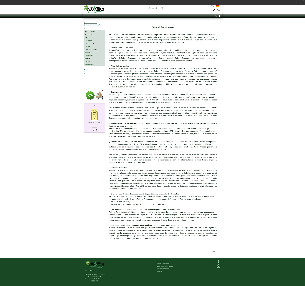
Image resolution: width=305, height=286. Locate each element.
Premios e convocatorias (163, 263)
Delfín (87, 37)
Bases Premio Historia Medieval (165, 266)
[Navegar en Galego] (213, 6)
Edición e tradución (92, 43)
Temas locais (89, 64)
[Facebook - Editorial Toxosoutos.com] (219, 16)
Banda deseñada (91, 31)
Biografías (88, 34)
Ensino (87, 46)
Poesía (87, 61)
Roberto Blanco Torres (94, 126)
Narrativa (88, 58)
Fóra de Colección (91, 49)
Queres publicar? (161, 261)
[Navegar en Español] (218, 6)
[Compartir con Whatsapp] (215, 16)
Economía (88, 40)
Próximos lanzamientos (163, 268)
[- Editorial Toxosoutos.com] (93, 9)
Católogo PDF (160, 271)
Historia (87, 52)
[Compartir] (213, 11)
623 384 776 (157, 8)
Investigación (89, 55)
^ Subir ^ (213, 251)
